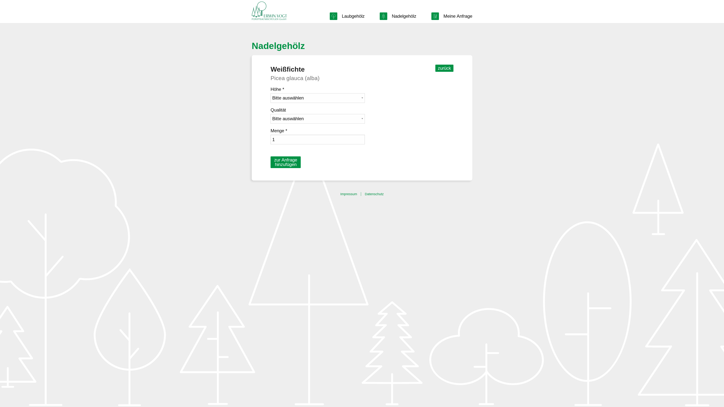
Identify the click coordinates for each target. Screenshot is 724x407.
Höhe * (277, 89)
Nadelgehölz (404, 16)
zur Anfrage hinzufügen (285, 162)
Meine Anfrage (457, 16)
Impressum (348, 194)
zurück (444, 68)
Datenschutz (374, 194)
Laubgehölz (353, 16)
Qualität (278, 109)
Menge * (279, 130)
